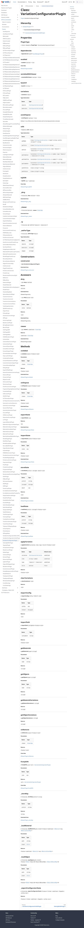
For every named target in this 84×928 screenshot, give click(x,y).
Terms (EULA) (59, 918)
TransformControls (7, 296)
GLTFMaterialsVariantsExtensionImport (11, 83)
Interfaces (4, 588)
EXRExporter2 (6, 43)
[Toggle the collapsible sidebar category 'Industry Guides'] (17, 17)
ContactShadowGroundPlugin (10, 360)
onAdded (30, 377)
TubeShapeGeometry (8, 306)
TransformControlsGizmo (9, 301)
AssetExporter (6, 31)
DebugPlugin (6, 367)
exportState (31, 430)
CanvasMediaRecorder (8, 209)
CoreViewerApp (7, 585)
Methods (72, 45)
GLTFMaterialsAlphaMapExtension (11, 64)
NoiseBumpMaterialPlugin (9, 443)
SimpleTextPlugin (7, 498)
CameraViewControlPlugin (9, 341)
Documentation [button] (22, 2)
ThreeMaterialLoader (8, 119)
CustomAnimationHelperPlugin (10, 363)
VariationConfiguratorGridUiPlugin (11, 538)
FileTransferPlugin (7, 382)
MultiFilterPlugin (7, 441)
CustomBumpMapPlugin (9, 365)
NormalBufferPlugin (8, 446)
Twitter (32, 918)
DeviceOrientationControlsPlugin (11, 372)
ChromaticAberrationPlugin (10, 353)
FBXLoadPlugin (6, 48)
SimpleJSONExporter (8, 112)
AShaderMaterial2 (7, 195)
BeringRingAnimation (8, 325)
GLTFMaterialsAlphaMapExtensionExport (11, 67)
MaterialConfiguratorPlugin (10, 427)
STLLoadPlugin (6, 109)
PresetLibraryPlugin (8, 467)
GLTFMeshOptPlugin (8, 86)
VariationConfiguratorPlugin (10, 540)
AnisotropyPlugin (7, 320)
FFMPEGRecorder (7, 232)
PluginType (73, 10)
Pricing (30, 2)
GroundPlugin (6, 412)
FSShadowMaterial (7, 235)
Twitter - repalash (35, 920)
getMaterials (73, 66)
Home (14, 2)
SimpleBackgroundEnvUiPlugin (10, 571)
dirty (72, 41)
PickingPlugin (6, 313)
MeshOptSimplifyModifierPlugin (11, 436)
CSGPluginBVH (6, 332)
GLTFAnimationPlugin (8, 398)
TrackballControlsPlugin (9, 519)
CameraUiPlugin (7, 554)
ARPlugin (5, 318)
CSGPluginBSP (6, 330)
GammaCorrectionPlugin (9, 405)
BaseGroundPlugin (7, 322)
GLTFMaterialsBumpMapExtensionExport (11, 72)
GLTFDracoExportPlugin (9, 50)
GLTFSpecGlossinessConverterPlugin (11, 401)
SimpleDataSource (7, 178)
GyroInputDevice (7, 247)
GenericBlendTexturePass (9, 244)
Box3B (4, 204)
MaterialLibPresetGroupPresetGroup (11, 251)
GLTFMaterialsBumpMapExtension (11, 69)
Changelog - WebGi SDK (8, 590)
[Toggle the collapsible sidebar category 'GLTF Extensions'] (17, 592)
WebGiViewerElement (8, 185)
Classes (4, 29)
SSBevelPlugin (6, 479)
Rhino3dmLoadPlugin (8, 105)
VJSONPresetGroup (7, 308)
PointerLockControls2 (8, 270)
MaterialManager (7, 159)
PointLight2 (6, 171)
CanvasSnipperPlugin (8, 351)
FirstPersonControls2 (8, 237)
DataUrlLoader (6, 41)
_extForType (73, 33)
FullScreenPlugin (7, 393)
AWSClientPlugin (7, 197)
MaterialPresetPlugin (8, 434)
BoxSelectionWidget (8, 206)
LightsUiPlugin (6, 561)
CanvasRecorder (7, 211)
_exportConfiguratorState (76, 83)
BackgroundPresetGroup (9, 202)
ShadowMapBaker (7, 292)
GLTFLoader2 (6, 62)
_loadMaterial (73, 79)
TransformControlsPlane (9, 303)
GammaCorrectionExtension (10, 403)
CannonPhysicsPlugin (8, 346)
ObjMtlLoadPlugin (7, 100)
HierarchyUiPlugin (7, 559)
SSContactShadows (7, 481)
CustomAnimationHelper (9, 218)
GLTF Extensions (5, 592)
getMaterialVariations (75, 69)
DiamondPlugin (7, 375)
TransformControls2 (8, 299)
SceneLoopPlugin (7, 488)
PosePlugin (5, 464)
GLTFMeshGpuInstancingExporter (11, 240)
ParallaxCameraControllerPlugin (11, 455)
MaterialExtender (7, 157)
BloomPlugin (6, 327)
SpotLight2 (5, 180)
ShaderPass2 (6, 289)
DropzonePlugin (7, 377)
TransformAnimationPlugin (9, 521)
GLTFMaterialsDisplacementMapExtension (11, 74)
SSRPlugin (5, 486)
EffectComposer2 (7, 150)
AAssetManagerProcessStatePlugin (11, 124)
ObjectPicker (6, 311)
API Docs (8, 920)
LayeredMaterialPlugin (8, 422)
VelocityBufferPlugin (8, 543)
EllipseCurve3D (6, 379)
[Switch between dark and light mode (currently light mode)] (74, 2)
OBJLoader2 (6, 98)
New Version (4, 5)
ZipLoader (5, 121)
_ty (71, 31)
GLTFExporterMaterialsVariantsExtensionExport (11, 57)
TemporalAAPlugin (7, 509)
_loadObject (73, 81)
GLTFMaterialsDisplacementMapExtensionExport (11, 76)
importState (31, 462)
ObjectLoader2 (6, 102)
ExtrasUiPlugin (6, 557)
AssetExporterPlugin (8, 34)
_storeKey (30, 820)
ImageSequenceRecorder (9, 249)
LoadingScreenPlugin (8, 154)
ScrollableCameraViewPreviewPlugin (11, 493)
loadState (30, 536)
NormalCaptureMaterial (9, 261)
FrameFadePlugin (7, 391)
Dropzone (5, 228)
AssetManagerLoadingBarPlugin (11, 138)
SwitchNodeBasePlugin (8, 505)
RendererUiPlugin (7, 566)
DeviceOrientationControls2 (10, 223)
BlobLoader (6, 36)
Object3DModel (7, 166)
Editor (46, 2)
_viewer (30, 216)
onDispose (30, 409)
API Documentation (6, 19)
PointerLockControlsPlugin (9, 460)
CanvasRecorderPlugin (8, 348)
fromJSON (30, 788)
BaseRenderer (6, 143)
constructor (31, 270)
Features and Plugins (6, 8)
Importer (5, 152)
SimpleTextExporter (8, 116)
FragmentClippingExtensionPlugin (11, 389)
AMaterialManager (7, 126)
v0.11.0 (70, 2)
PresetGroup (6, 273)
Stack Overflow (34, 922)
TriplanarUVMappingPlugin (9, 526)
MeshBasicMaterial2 (8, 161)
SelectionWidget (7, 282)
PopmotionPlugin (7, 462)
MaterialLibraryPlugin (8, 431)
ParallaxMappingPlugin (8, 457)
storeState (30, 501)
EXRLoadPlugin (6, 45)
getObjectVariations (75, 71)
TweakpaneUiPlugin (8, 576)
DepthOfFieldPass (7, 221)
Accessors (72, 39)
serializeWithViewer (75, 16)
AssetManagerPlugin (8, 140)
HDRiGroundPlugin (7, 415)
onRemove (30, 756)
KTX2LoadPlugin (7, 90)
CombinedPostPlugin (8, 358)
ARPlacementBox (7, 190)
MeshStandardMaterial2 (9, 164)
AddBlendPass (6, 199)
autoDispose (73, 22)
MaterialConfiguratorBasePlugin (11, 424)
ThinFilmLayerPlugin (8, 514)
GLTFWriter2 (6, 88)
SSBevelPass (6, 280)
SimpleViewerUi (7, 573)
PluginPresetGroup (7, 268)
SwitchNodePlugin (7, 507)
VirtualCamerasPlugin (8, 547)
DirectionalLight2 (7, 147)
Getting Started (9, 915)
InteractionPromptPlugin (9, 417)
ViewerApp (5, 183)
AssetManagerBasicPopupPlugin (11, 135)
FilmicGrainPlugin (7, 384)
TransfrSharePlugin (8, 524)
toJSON (30, 187)
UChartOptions (6, 528)
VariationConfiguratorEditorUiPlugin (11, 535)
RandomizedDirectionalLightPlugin (11, 474)
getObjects (73, 68)
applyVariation (74, 58)
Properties (72, 8)
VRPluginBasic (6, 533)
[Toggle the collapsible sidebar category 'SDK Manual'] (17, 15)
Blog (34, 2)
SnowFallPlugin (6, 502)
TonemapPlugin (7, 517)
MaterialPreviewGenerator (9, 254)
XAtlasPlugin (6, 552)
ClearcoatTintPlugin (8, 356)
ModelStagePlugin (7, 438)
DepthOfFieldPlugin (8, 370)
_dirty (29, 201)
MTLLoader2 (6, 95)
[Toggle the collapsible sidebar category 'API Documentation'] (17, 20)
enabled (30, 68)
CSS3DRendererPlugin (8, 337)
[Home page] (22, 6)
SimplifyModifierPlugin (8, 500)
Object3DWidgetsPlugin (9, 564)
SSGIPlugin (5, 483)
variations (73, 20)
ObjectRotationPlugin (8, 448)
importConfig (73, 62)
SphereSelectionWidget (9, 294)
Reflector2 (5, 277)
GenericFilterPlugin (7, 408)
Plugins (22, 18)
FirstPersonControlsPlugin (9, 386)
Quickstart (4, 10)
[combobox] (79, 2)
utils (72, 24)
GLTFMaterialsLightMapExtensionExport (11, 81)
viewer (72, 43)
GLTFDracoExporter (8, 53)
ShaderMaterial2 (7, 285)
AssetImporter (6, 133)
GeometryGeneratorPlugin (9, 410)
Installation (4, 12)
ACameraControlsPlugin (9, 315)
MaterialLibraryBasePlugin (9, 429)
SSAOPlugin (6, 476)
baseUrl (72, 18)
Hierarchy (72, 6)
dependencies (74, 12)
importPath (73, 64)
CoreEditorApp (6, 583)
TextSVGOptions (7, 512)
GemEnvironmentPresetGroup (10, 242)
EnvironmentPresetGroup (9, 230)
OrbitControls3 (6, 169)
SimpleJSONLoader (7, 114)
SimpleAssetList (7, 176)
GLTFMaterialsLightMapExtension (11, 79)
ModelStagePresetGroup (9, 256)
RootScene (5, 173)
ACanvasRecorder (7, 188)
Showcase (39, 2)
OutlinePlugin (6, 450)
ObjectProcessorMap (8, 263)
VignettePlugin (6, 545)
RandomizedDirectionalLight (10, 275)
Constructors (72, 35)
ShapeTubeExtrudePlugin (9, 495)
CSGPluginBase (6, 334)
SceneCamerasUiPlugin (8, 569)
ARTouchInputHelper (8, 192)
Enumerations (5, 27)
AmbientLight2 (6, 131)
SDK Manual (4, 15)
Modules (4, 24)
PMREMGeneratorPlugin (9, 453)
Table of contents (6, 22)
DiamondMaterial (7, 225)
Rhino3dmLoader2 (7, 107)
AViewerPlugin (6, 128)
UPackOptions (6, 531)
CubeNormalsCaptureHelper (10, 216)
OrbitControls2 (6, 266)
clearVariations (74, 60)
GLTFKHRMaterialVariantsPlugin (11, 60)
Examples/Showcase (11, 922)
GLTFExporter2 (6, 55)
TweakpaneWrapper (8, 578)
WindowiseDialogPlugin (9, 580)
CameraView (6, 339)
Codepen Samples (60, 920)
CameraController (7, 145)
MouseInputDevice (7, 259)
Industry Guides (5, 17)
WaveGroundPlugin (8, 550)
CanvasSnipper (6, 214)
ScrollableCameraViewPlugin (10, 490)
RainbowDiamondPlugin (9, 472)
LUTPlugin (5, 419)
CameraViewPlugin (7, 344)
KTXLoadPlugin (6, 93)
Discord (64, 2)
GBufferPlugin (6, 396)
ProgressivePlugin (7, 469)
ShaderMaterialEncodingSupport (11, 287)
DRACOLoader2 (7, 38)
